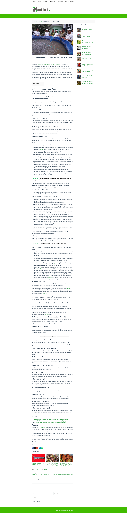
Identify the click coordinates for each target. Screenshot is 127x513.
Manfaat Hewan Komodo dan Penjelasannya (40, 473)
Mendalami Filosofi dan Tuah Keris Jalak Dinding (38, 464)
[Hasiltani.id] (42, 9)
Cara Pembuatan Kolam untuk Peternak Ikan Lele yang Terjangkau (51, 421)
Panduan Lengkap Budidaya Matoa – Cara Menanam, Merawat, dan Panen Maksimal (52, 464)
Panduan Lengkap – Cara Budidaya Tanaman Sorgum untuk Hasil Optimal (66, 464)
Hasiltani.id (44, 427)
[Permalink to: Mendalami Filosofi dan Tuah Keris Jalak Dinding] (38, 458)
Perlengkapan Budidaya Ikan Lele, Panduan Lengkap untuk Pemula (51, 419)
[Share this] (33, 448)
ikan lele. (45, 293)
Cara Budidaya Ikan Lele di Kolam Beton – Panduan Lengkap (63, 474)
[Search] (93, 16)
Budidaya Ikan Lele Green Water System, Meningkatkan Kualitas (50, 422)
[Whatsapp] (42, 448)
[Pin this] (37, 448)
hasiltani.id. (61, 510)
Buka (41, 83)
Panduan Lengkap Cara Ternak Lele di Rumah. (49, 64)
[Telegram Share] (40, 448)
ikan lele (41, 149)
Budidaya (37, 469)
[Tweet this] (35, 448)
